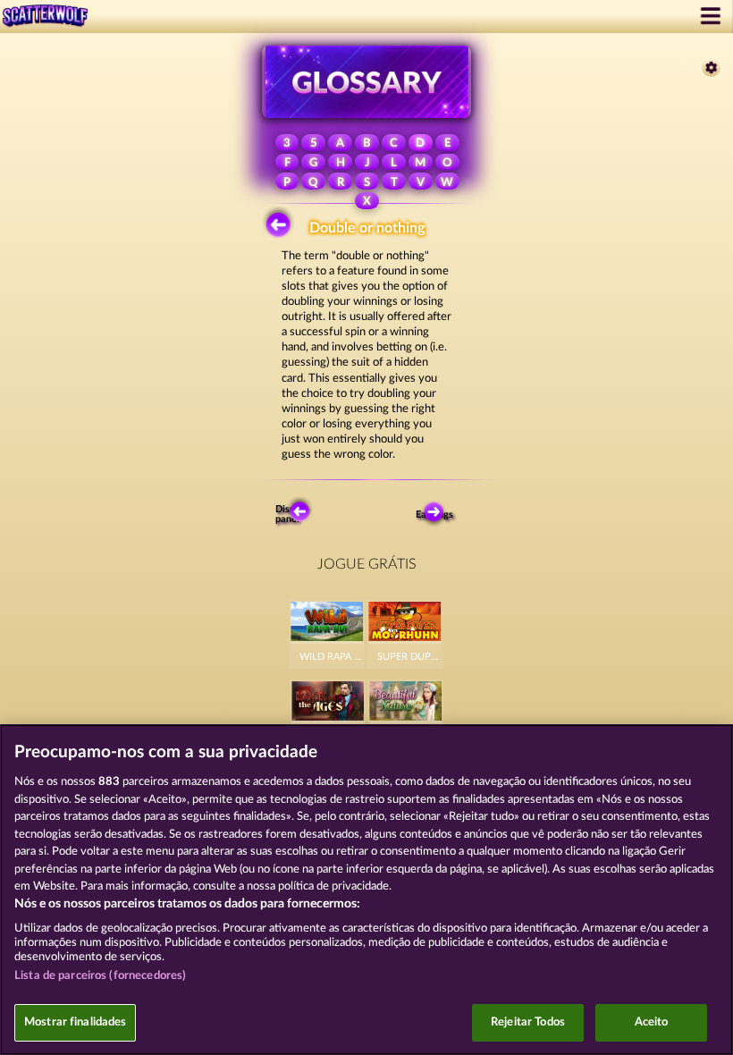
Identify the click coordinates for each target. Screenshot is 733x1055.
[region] (366, 889)
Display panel (292, 514)
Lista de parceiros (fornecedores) (100, 976)
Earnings (436, 514)
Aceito (652, 1022)
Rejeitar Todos (528, 1022)
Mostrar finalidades (75, 1022)
